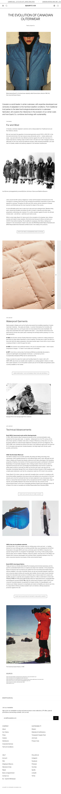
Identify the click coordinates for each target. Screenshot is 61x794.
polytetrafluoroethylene (13, 355)
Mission (34, 729)
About (4, 729)
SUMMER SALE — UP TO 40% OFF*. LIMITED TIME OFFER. (21, 1)
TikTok (33, 776)
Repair (4, 770)
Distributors (5, 741)
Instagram (34, 758)
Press (4, 735)
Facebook (34, 761)
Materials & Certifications (38, 732)
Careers (4, 738)
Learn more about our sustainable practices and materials (30, 373)
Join (56, 718)
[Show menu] (3, 5)
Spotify (33, 770)
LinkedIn (34, 773)
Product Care (35, 741)
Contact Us (5, 776)
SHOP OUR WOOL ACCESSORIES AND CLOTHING (30, 231)
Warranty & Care (6, 767)
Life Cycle (34, 738)
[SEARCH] (6, 5)
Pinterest (34, 764)
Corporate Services (7, 744)
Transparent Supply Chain (39, 735)
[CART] (58, 5)
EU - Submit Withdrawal (8, 779)
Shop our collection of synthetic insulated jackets (30, 596)
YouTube (34, 767)
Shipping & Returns (7, 764)
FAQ (3, 761)
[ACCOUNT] (54, 5)
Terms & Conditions (7, 747)
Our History (5, 732)
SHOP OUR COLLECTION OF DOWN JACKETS (30, 494)
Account (4, 758)
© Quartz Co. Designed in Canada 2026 (11, 787)
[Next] (56, 275)
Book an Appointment (8, 773)
